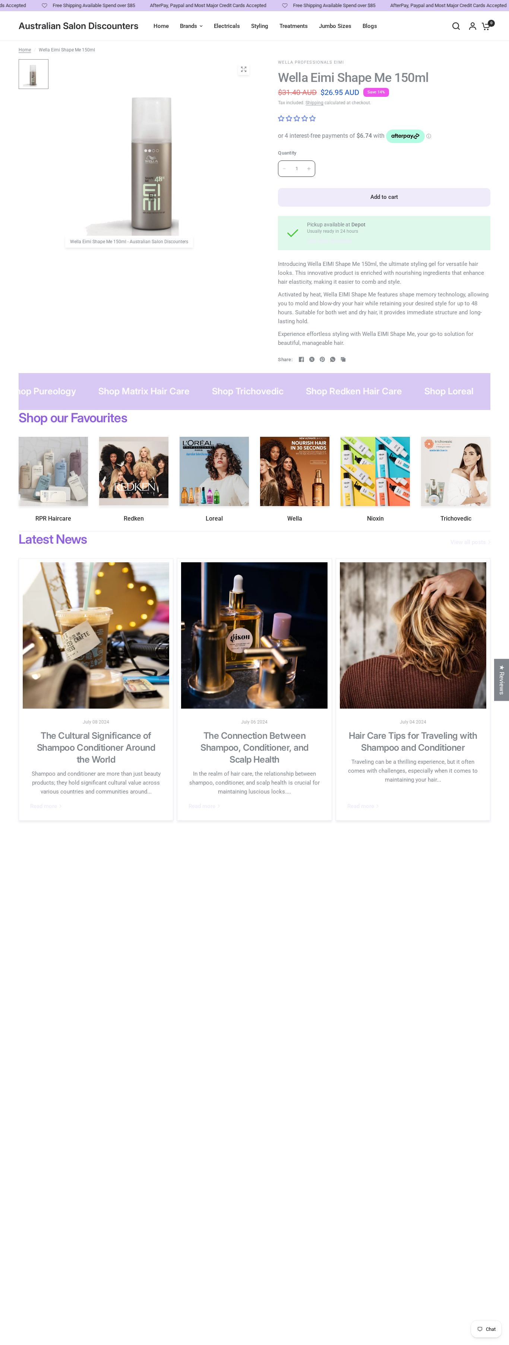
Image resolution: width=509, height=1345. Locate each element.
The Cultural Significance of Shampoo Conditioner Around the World (96, 747)
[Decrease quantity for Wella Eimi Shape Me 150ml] (284, 169)
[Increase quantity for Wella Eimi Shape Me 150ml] (309, 169)
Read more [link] (43, 806)
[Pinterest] (322, 359)
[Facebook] (301, 359)
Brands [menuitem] (188, 26)
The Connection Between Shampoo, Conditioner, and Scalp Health (254, 747)
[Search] (456, 26)
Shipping (314, 102)
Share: (285, 359)
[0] (484, 26)
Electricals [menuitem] (227, 26)
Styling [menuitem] (259, 26)
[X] (311, 359)
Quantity (287, 153)
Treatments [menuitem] (293, 26)
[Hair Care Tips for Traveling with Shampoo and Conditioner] (413, 635)
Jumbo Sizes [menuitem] (335, 26)
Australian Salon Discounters (79, 26)
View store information (329, 240)
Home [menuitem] (161, 26)
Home (25, 50)
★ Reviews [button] (502, 680)
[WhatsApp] (332, 359)
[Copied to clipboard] (343, 359)
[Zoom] (243, 69)
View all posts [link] (468, 542)
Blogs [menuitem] (370, 26)
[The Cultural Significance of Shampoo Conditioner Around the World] (96, 635)
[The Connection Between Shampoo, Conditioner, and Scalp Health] (254, 635)
